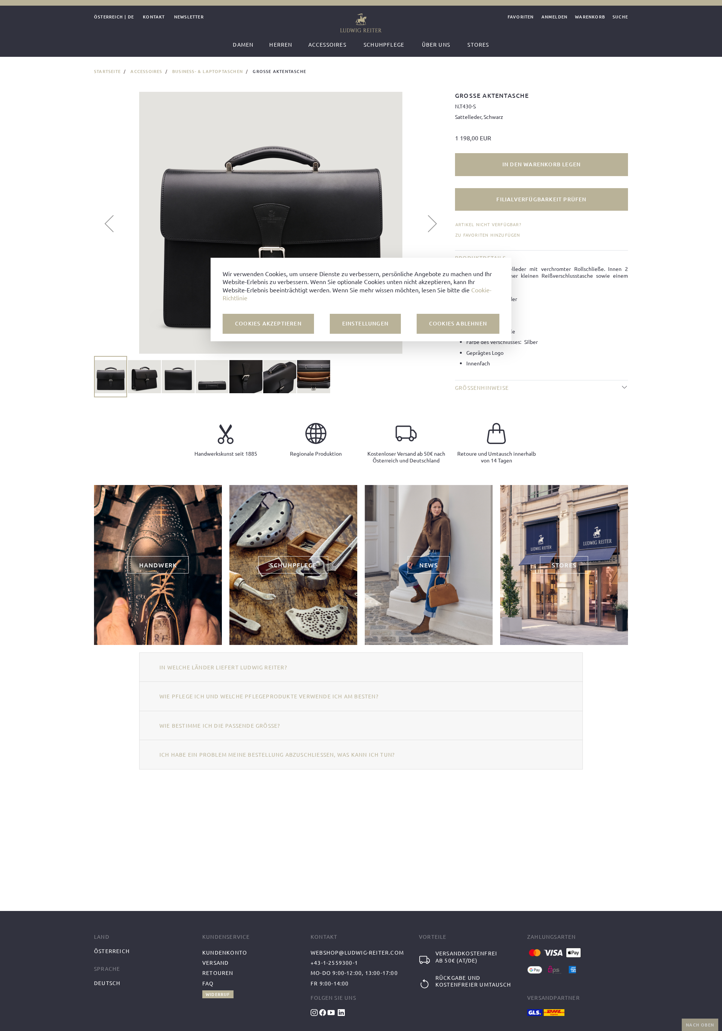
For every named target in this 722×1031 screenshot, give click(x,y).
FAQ (208, 983)
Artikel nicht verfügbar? (488, 224)
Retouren (218, 972)
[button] (109, 223)
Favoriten (521, 17)
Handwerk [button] (158, 565)
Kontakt (154, 17)
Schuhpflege (384, 44)
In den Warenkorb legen (541, 164)
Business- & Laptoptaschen (207, 71)
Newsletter (189, 17)
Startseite (107, 71)
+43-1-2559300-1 (334, 962)
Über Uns (436, 44)
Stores (478, 44)
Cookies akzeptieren (268, 323)
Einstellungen (365, 323)
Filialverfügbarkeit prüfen (541, 199)
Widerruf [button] (218, 994)
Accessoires (146, 71)
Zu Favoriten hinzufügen (487, 235)
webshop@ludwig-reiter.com (357, 952)
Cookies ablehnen (458, 323)
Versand (215, 962)
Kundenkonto (224, 952)
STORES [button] (564, 565)
